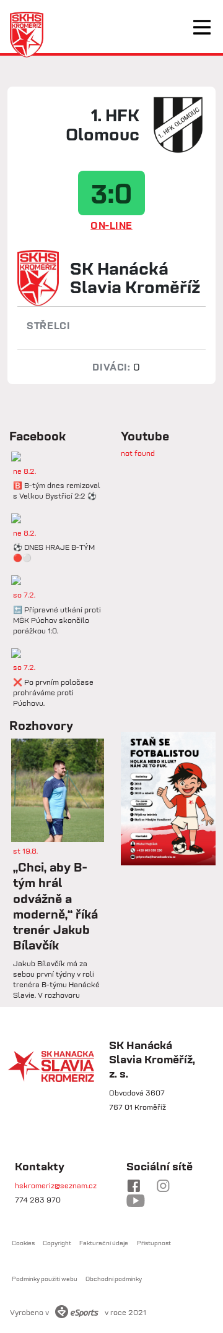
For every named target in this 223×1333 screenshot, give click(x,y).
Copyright (57, 1243)
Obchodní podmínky (113, 1279)
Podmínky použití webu (44, 1279)
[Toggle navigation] (202, 27)
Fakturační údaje (103, 1243)
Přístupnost (154, 1243)
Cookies (23, 1243)
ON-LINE (111, 225)
